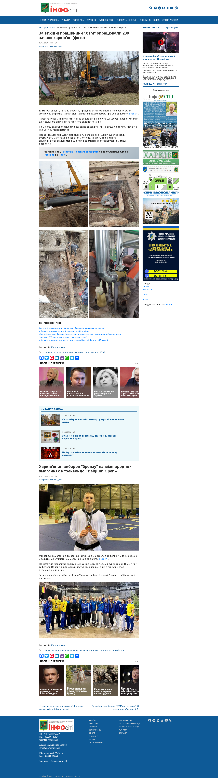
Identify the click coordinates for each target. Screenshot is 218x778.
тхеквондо (105, 650)
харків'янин (119, 650)
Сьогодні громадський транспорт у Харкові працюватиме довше (71, 328)
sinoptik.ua (170, 304)
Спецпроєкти (170, 20)
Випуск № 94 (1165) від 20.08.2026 (161, 147)
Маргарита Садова (53, 46)
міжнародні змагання (77, 650)
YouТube (49, 154)
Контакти (123, 733)
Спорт (92, 733)
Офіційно (145, 20)
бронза (49, 650)
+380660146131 (50, 736)
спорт (94, 650)
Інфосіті (133, 113)
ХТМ (102, 352)
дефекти (50, 352)
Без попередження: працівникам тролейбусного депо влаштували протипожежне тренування (159, 77)
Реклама (123, 730)
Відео (156, 20)
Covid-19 (91, 20)
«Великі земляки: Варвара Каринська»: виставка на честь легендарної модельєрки (80, 334)
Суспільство (106, 20)
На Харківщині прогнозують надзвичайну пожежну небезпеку (89, 453)
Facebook (67, 151)
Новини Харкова (49, 20)
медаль (59, 650)
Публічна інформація (129, 726)
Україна (66, 20)
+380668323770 (50, 756)
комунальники (65, 352)
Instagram (92, 151)
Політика (78, 20)
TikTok (62, 154)
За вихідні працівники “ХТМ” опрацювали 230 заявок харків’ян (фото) (115, 707)
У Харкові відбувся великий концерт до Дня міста (64, 331)
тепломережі (82, 352)
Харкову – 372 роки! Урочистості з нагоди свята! (63, 337)
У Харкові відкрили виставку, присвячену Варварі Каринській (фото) (73, 340)
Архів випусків (172, 27)
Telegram (79, 151)
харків (94, 352)
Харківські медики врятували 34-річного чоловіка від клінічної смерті (61, 707)
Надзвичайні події (126, 20)
